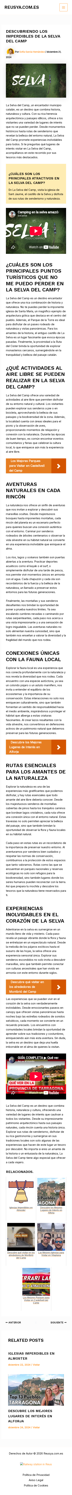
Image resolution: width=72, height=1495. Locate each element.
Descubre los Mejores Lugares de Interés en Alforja (30, 1416)
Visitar (36, 1364)
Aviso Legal (36, 1480)
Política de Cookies (36, 1485)
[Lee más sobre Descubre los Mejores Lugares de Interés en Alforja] (36, 1390)
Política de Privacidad (36, 1475)
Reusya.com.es (21, 7)
